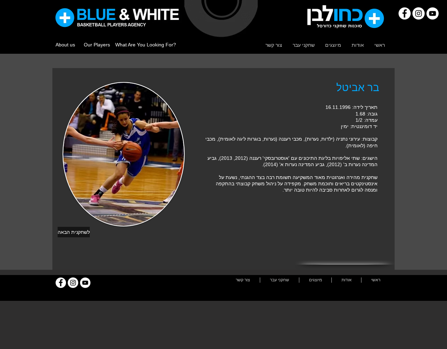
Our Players (97, 44)
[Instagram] (418, 13)
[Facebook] (404, 13)
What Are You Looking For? (145, 44)
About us (65, 44)
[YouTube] (432, 13)
